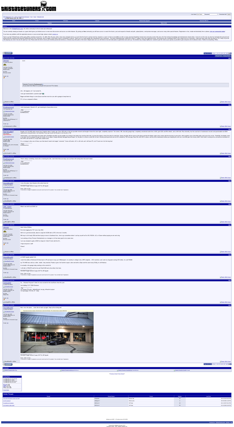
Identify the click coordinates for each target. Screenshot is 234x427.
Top (231, 422)
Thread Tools (219, 55)
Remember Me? (223, 14)
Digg (16, 370)
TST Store (65, 20)
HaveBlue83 (8, 183)
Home (13, 20)
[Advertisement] (117, 46)
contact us (55, 34)
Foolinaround (8, 107)
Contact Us (212, 422)
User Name (193, 14)
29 (217, 53)
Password (207, 14)
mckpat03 (7, 283)
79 (219, 53)
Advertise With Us (204, 20)
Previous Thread (113, 373)
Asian (35, 16)
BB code (5, 384)
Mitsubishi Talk (40, 16)
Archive (228, 422)
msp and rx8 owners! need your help (11, 398)
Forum (37, 20)
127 (224, 53)
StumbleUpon (135, 370)
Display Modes (226, 55)
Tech (31, 16)
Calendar (97, 20)
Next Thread (121, 373)
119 (222, 53)
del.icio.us (76, 370)
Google (188, 370)
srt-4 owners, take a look (8, 405)
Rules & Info (164, 23)
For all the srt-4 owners (8, 403)
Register (50, 23)
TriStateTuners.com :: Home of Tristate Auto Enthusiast (17, 16)
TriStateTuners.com (220, 422)
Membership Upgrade (144, 20)
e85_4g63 (7, 207)
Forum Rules (6, 390)
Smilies (4, 385)
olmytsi (6, 61)
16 (8, 149)
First (213, 53)
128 (227, 53)
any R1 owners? (7, 400)
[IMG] (4, 386)
